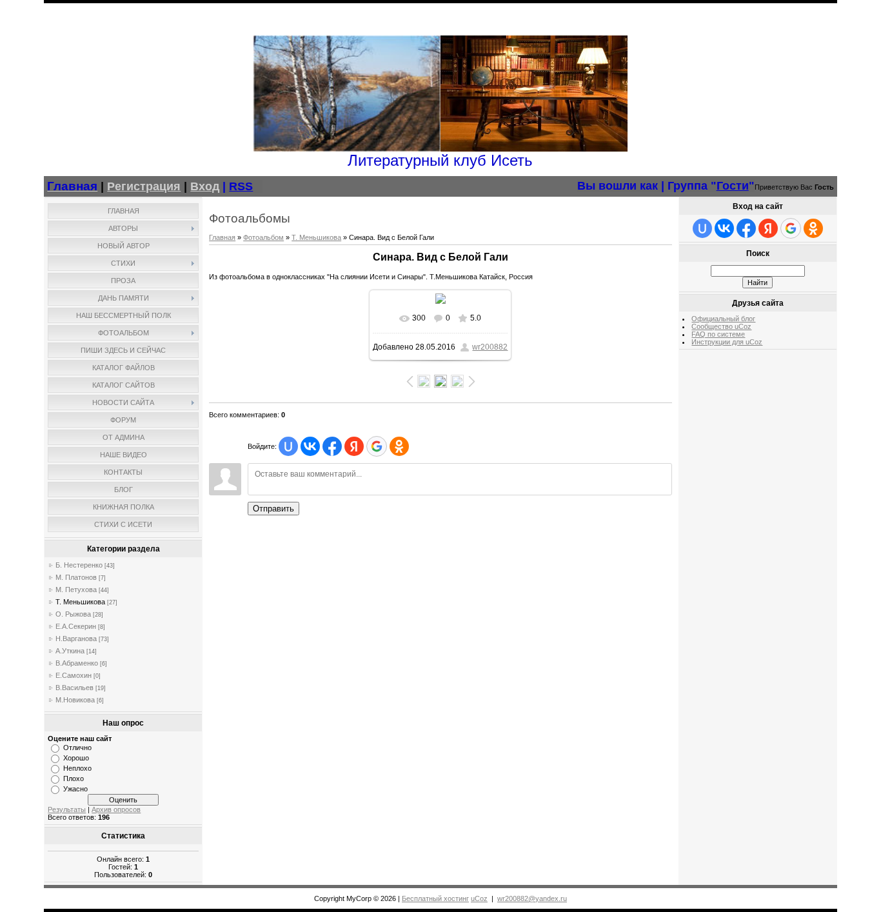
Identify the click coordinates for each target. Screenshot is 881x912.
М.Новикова (75, 700)
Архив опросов (116, 809)
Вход (204, 186)
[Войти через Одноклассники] (399, 446)
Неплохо (77, 768)
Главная (222, 237)
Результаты (67, 809)
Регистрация (144, 186)
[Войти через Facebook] (332, 446)
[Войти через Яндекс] (354, 446)
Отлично (77, 747)
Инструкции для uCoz (726, 342)
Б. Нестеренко (79, 565)
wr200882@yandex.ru (532, 898)
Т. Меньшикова (80, 602)
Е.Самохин (73, 675)
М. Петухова (76, 589)
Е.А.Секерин (75, 626)
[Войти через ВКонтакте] (310, 446)
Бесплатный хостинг (435, 898)
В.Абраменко (76, 663)
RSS (241, 186)
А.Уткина (69, 651)
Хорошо (76, 758)
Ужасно (75, 789)
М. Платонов (76, 577)
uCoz (479, 898)
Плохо (73, 778)
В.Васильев (74, 687)
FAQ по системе (718, 334)
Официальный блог (723, 318)
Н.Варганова (76, 638)
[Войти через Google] (376, 446)
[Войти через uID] (288, 446)
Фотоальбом (263, 237)
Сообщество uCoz (721, 326)
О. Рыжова (73, 614)
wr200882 (490, 347)
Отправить (273, 508)
